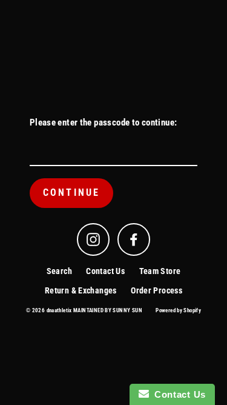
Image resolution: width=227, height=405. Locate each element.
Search (59, 271)
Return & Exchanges (81, 290)
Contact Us (105, 271)
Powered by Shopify (178, 310)
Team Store (160, 271)
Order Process (156, 290)
